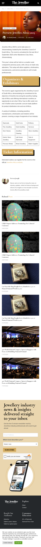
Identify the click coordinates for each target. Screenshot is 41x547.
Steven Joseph (12, 37)
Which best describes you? (13, 440)
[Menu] (3, 3)
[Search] (38, 3)
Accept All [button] (18, 542)
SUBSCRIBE (9, 450)
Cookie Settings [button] (8, 542)
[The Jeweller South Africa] (20, 3)
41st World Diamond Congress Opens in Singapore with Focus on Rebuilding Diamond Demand (19, 351)
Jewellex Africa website (15, 162)
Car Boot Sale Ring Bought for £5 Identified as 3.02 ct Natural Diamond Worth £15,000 (18, 288)
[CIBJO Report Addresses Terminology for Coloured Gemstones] (20, 210)
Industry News (9, 28)
